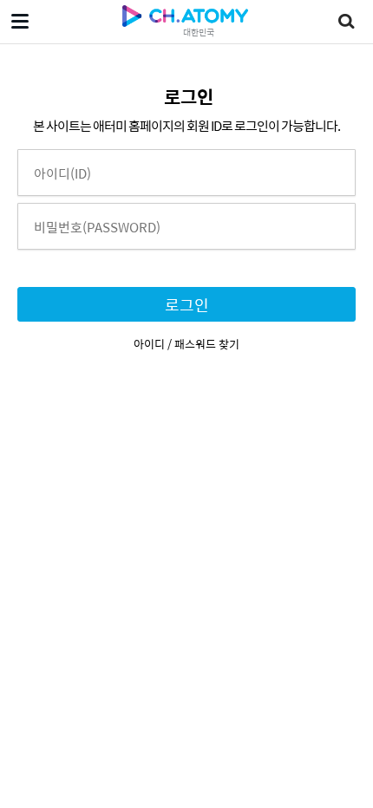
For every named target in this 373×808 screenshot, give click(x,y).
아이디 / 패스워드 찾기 (186, 344)
